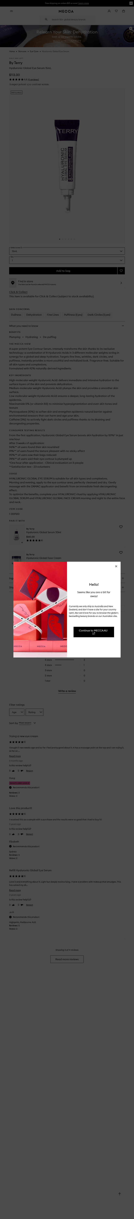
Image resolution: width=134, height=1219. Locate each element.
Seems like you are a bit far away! (93, 594)
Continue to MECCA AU (93, 630)
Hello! (94, 584)
